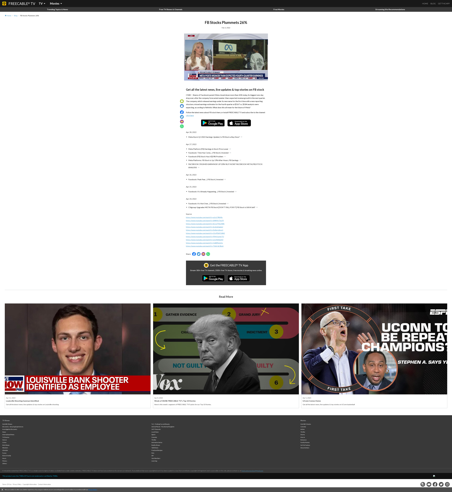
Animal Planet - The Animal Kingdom (162, 427)
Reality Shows (155, 445)
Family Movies (305, 442)
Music (4, 458)
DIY (152, 455)
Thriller (153, 440)
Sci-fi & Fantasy (305, 445)
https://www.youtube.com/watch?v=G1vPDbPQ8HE (205, 233)
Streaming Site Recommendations (390, 9)
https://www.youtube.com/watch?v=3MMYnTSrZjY (205, 221)
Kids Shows (6, 445)
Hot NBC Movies (306, 424)
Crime (4, 442)
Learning (154, 461)
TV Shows (6, 420)
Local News (155, 432)
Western (5, 448)
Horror (4, 440)
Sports (153, 434)
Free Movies (278, 9)
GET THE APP (444, 3)
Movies (303, 420)
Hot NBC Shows (7, 424)
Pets (152, 453)
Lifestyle (5, 450)
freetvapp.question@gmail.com (252, 471)
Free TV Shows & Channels (170, 9)
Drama (303, 434)
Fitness (4, 461)
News (4, 432)
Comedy (154, 437)
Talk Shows (154, 448)
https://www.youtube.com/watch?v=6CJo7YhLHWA (205, 224)
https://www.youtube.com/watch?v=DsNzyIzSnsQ (204, 230)
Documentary (305, 448)
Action (303, 429)
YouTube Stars (155, 458)
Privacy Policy (92, 489)
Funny (4, 453)
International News (8, 434)
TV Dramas (5, 437)
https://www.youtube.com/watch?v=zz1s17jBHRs (204, 217)
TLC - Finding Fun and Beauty (160, 424)
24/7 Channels (156, 429)
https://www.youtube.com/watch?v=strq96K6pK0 (204, 240)
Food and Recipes (157, 450)
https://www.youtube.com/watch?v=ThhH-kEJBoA (205, 246)
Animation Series (156, 442)
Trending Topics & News (57, 9)
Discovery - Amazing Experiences (12, 427)
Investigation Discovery (9, 429)
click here (190, 115)
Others (4, 463)
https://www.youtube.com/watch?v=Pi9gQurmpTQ (205, 237)
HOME (425, 3)
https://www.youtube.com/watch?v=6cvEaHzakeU (204, 227)
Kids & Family (6, 455)
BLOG (433, 3)
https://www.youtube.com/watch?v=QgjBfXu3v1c (204, 243)
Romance (304, 440)
